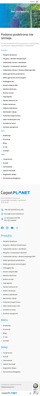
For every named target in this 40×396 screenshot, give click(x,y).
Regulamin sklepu (9, 174)
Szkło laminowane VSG (11, 120)
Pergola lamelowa (10, 55)
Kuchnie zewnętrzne (10, 127)
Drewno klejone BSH (10, 85)
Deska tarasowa (9, 104)
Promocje (6, 139)
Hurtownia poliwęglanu (11, 178)
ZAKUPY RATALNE (9, 171)
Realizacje (7, 136)
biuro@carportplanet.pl (14, 214)
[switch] (35, 392)
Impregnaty (7, 97)
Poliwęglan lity (8, 81)
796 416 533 (9, 210)
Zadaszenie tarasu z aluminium (14, 62)
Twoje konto (7, 159)
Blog (4, 143)
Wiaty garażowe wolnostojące (14, 78)
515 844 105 (18, 210)
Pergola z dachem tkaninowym (14, 59)
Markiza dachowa (9, 89)
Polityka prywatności (7, 387)
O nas (5, 147)
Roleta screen (8, 93)
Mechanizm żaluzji (9, 112)
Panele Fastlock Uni (10, 100)
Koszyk (5, 163)
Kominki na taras (9, 123)
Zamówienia (7, 167)
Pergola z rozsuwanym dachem (15, 66)
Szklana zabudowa (10, 108)
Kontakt (6, 151)
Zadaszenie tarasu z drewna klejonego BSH (19, 70)
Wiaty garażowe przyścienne (14, 74)
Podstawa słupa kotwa (11, 116)
